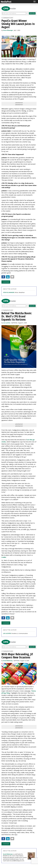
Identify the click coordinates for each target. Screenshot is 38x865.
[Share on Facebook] (3, 276)
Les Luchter (6, 323)
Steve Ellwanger (8, 30)
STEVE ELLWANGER (8, 292)
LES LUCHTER (7, 633)
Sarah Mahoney (8, 660)
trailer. (4, 557)
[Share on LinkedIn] (8, 276)
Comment (6, 282)
